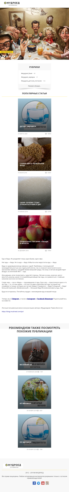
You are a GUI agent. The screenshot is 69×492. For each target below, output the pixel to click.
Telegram (15, 299)
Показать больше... (34, 86)
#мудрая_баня (28, 73)
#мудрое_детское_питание (33, 81)
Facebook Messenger (45, 299)
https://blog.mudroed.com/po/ (13, 311)
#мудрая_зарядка (29, 77)
